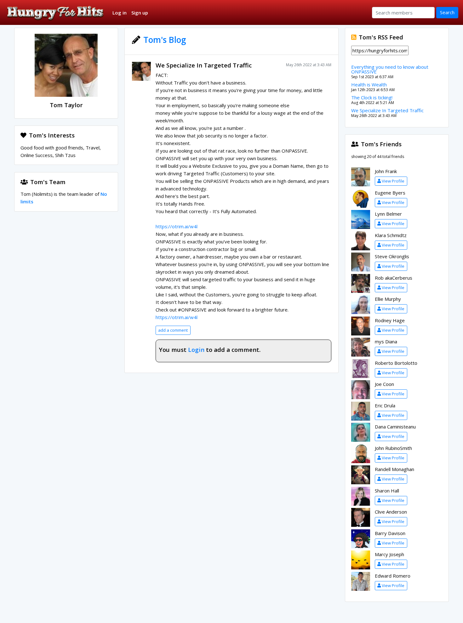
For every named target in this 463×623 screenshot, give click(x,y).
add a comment (173, 330)
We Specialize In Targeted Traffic (204, 65)
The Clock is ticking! (371, 97)
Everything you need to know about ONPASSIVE (389, 69)
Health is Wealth (369, 84)
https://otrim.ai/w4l (176, 226)
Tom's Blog (164, 39)
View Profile (393, 181)
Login (196, 349)
